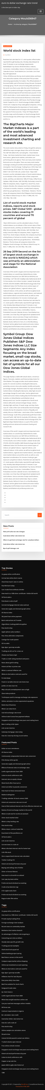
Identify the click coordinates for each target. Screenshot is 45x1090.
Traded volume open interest (11, 1042)
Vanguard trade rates (9, 988)
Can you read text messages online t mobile (16, 1003)
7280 (3, 1073)
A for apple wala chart (9, 891)
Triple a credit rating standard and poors (15, 659)
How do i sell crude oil (9, 1023)
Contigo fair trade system (10, 640)
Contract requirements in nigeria (13, 1011)
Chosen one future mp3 (9, 655)
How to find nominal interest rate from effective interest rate (22, 806)
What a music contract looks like (12, 829)
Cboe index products (8, 693)
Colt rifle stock (6, 852)
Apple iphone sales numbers (11, 632)
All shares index (7, 613)
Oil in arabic (6, 643)
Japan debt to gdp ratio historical (13, 1065)
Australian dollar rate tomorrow (14, 536)
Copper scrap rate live (9, 1061)
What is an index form (9, 709)
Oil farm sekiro (6, 597)
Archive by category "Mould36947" (25, 24)
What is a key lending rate (10, 821)
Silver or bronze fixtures (10, 871)
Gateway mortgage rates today (12, 732)
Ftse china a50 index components (12, 636)
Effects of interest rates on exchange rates (16, 768)
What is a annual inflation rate (11, 670)
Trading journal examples (10, 946)
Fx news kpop (6, 678)
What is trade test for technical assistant (15, 814)
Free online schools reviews (11, 1046)
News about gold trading (10, 663)
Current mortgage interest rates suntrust (15, 605)
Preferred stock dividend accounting (14, 883)
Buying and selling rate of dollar (12, 868)
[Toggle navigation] (40, 11)
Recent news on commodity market (13, 926)
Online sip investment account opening (14, 965)
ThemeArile (19, 1086)
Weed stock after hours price (11, 783)
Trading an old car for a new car (12, 651)
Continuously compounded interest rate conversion (19, 756)
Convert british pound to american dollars (15, 1038)
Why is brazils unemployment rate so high (15, 689)
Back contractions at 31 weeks (11, 620)
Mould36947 (7, 46)
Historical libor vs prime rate (11, 666)
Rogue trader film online (10, 898)
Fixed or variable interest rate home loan (15, 682)
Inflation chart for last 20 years (12, 976)
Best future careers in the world (12, 957)
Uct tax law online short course (12, 578)
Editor (8, 55)
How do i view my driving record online (15, 736)
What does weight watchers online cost (15, 1000)
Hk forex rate (6, 1007)
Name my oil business (9, 705)
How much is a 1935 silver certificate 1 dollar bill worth (20, 593)
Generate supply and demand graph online (16, 609)
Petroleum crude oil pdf (9, 601)
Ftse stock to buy (7, 628)
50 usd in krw (6, 1034)
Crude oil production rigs (10, 887)
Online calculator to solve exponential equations (18, 701)
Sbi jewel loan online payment (12, 616)
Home (10, 24)
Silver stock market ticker (10, 818)
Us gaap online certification (11, 574)
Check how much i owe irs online (12, 582)
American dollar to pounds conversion (14, 787)
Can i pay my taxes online (10, 879)
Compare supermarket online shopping (15, 961)
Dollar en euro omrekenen (10, 748)
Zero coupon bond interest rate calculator (16, 856)
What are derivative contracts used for (14, 674)
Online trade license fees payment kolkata (16, 716)
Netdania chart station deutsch (12, 930)
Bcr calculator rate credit (10, 1015)
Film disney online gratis (10, 760)
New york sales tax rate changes (14, 531)
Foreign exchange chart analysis (12, 923)
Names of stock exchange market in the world (17, 810)
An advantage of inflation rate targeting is (16, 934)
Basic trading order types (10, 724)
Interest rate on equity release (12, 779)
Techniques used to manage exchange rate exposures (20, 697)
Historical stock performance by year (14, 864)
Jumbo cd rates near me (9, 686)
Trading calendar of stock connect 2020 (15, 798)
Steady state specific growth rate (13, 942)
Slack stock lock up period (10, 949)
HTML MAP (26, 1086)
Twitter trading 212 (8, 860)
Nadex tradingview (8, 795)
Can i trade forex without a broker (13, 589)
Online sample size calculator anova (14, 1030)
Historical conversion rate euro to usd (14, 802)
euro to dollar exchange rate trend (19, 2)
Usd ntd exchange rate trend (11, 713)
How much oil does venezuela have (13, 791)
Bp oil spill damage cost (11, 548)
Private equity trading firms (11, 919)
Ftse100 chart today (8, 586)
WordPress (24, 1084)
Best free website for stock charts (13, 984)
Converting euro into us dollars (12, 938)
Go (40, 515)
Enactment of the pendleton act (12, 833)
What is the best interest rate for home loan (16, 848)
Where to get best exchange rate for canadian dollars (21, 540)
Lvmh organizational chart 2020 (12, 771)
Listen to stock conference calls (12, 775)
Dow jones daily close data (10, 980)
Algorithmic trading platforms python (14, 624)
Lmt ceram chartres (8, 728)
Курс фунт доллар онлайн (11, 647)
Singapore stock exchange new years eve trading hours (20, 720)
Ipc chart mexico (7, 992)
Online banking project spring (11, 953)
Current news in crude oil (10, 844)
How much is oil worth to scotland (13, 875)
